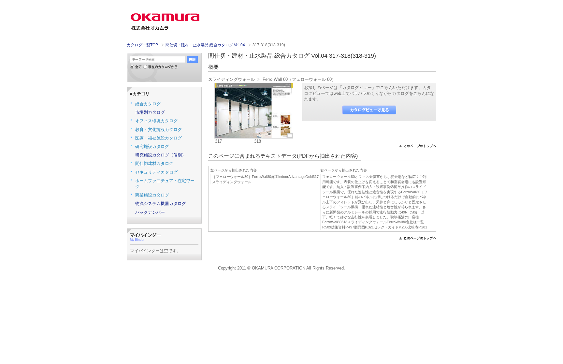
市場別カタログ (150, 112)
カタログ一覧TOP (142, 45)
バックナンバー (150, 212)
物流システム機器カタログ (160, 203)
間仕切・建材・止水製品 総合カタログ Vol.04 (206, 45)
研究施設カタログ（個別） (160, 155)
